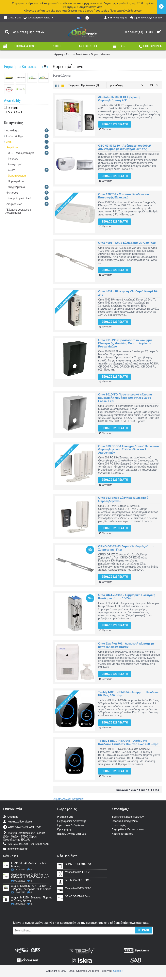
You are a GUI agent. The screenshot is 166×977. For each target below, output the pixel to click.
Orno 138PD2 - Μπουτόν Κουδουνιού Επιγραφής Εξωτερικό (123, 196)
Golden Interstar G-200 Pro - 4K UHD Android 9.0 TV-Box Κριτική (30, 876)
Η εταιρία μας (65, 816)
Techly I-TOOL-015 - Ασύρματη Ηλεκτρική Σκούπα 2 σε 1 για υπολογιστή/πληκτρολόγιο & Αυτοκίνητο (79, 864)
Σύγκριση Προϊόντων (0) (83, 85)
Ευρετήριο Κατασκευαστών (128, 816)
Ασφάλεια (82, 54)
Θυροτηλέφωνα (100, 54)
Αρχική (58, 54)
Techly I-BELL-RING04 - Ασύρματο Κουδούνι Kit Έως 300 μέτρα (128, 693)
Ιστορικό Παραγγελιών (125, 821)
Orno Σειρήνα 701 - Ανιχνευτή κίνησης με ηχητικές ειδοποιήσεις (126, 645)
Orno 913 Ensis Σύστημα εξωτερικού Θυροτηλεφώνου (123, 499)
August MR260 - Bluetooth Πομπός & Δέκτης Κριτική (31, 899)
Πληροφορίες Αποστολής (71, 821)
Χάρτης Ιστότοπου (122, 833)
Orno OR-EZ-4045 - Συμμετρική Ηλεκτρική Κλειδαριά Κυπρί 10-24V (126, 596)
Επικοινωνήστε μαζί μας (71, 833)
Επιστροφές (119, 825)
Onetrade (12, 816)
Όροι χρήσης (64, 829)
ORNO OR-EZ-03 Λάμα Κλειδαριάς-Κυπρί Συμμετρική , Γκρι (126, 548)
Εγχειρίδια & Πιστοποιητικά (128, 829)
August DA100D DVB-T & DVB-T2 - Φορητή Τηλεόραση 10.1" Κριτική (31, 887)
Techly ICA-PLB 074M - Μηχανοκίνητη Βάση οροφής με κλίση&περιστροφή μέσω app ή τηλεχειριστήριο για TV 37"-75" (79, 880)
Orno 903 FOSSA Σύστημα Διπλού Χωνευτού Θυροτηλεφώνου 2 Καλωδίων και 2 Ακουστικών (128, 449)
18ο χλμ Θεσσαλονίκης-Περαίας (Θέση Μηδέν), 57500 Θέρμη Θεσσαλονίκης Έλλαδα (24, 836)
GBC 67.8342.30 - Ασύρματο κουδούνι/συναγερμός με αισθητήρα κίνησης (124, 147)
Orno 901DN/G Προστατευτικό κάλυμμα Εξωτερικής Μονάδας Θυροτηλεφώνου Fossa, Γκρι (125, 398)
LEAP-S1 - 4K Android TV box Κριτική (29, 864)
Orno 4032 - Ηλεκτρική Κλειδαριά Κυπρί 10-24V (128, 293)
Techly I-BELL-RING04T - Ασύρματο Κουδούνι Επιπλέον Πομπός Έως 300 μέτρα (128, 742)
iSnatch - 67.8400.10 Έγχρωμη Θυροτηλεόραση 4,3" (119, 98)
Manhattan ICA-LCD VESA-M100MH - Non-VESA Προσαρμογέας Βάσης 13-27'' (79, 872)
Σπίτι (69, 54)
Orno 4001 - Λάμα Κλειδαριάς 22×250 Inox (127, 242)
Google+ (118, 970)
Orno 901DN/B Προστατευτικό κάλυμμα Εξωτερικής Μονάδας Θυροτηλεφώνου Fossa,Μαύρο (125, 343)
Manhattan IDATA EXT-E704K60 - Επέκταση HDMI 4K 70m (79, 888)
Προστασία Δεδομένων (70, 825)
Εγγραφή (143, 930)
